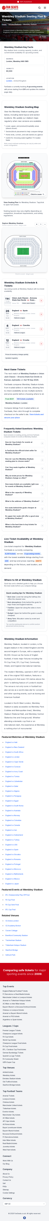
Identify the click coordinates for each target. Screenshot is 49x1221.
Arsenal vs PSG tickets (11, 1016)
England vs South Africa (14, 752)
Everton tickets (8, 1112)
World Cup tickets (9, 1040)
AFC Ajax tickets (9, 1121)
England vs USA (11, 845)
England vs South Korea (14, 806)
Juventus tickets (9, 1147)
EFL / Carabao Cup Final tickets (14, 1049)
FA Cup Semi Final (12, 905)
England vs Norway (12, 815)
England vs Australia (12, 811)
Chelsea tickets (8, 1102)
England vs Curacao (13, 767)
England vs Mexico (12, 879)
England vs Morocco (13, 869)
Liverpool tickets (9, 1099)
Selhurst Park (10, 955)
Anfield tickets (8, 1072)
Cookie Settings (9, 1193)
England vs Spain (11, 850)
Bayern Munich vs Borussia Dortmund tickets (19, 1007)
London (9, 81)
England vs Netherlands (14, 874)
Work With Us (8, 1161)
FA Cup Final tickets (10, 1046)
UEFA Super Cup (9, 1062)
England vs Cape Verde (14, 762)
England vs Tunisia (12, 776)
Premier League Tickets (12, 1030)
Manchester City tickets (11, 1115)
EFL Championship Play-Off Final (17, 895)
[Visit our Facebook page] (24, 1217)
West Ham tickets (9, 1150)
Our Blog (6, 1164)
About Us (6, 1174)
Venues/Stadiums (14, 24)
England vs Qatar (11, 786)
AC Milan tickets (9, 1118)
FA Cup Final (10, 900)
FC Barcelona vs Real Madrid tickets (16, 994)
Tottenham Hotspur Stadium (15, 945)
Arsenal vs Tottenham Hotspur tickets (17, 1000)
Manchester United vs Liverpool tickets (17, 997)
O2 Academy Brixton (13, 926)
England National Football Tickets (15, 991)
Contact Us (7, 1180)
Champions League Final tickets (14, 1043)
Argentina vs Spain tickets (12, 1020)
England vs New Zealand (14, 747)
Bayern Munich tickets (11, 1131)
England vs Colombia (13, 820)
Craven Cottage (11, 930)
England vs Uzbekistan (14, 781)
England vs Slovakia (13, 854)
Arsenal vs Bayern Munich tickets (15, 1013)
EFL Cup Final (10, 910)
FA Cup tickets (8, 1037)
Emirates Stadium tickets (12, 1078)
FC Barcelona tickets (10, 1137)
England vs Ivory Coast (14, 771)
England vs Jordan (12, 757)
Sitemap (6, 1190)
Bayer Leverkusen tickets (12, 1127)
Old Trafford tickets (10, 1082)
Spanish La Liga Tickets (11, 1056)
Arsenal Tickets (8, 1096)
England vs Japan (12, 884)
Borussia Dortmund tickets (12, 1134)
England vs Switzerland (14, 835)
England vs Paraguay (13, 796)
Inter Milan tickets (9, 1140)
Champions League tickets (13, 1034)
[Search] (39, 7)
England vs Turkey (12, 840)
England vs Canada (12, 825)
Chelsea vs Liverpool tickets (13, 1010)
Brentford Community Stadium (16, 935)
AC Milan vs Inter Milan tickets (14, 1004)
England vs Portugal (12, 864)
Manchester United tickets (12, 1105)
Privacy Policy (8, 1177)
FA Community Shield (10, 1059)
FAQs (5, 1186)
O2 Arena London (12, 921)
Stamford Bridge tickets (11, 1085)
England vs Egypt (11, 801)
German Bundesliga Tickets (13, 1053)
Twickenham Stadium (13, 940)
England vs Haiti (11, 742)
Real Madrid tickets (10, 1143)
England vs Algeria (12, 791)
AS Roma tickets (9, 1124)
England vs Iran (11, 830)
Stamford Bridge (11, 950)
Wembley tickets (9, 1075)
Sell (4, 1183)
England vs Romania (13, 859)
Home (4, 24)
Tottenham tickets (9, 1108)
